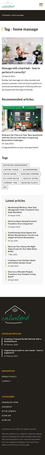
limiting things (11, 170)
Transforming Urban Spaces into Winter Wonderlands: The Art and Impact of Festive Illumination (23, 235)
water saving (10, 174)
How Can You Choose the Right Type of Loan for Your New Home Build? (22, 248)
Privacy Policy (19, 445)
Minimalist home (10, 402)
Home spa (6, 416)
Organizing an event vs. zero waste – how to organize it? (23, 351)
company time (10, 183)
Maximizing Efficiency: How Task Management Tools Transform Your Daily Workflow (23, 209)
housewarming (30, 170)
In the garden (9, 411)
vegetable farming (30, 174)
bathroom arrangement (15, 165)
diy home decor (11, 178)
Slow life (6, 420)
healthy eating (30, 178)
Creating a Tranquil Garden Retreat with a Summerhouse (22, 340)
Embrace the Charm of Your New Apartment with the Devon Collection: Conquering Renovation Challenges (22, 137)
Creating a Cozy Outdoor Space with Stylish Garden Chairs (22, 261)
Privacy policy (9, 377)
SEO (5, 187)
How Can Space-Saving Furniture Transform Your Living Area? (22, 222)
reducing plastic (29, 183)
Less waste (7, 407)
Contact (6, 381)
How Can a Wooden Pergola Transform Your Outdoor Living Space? (22, 274)
